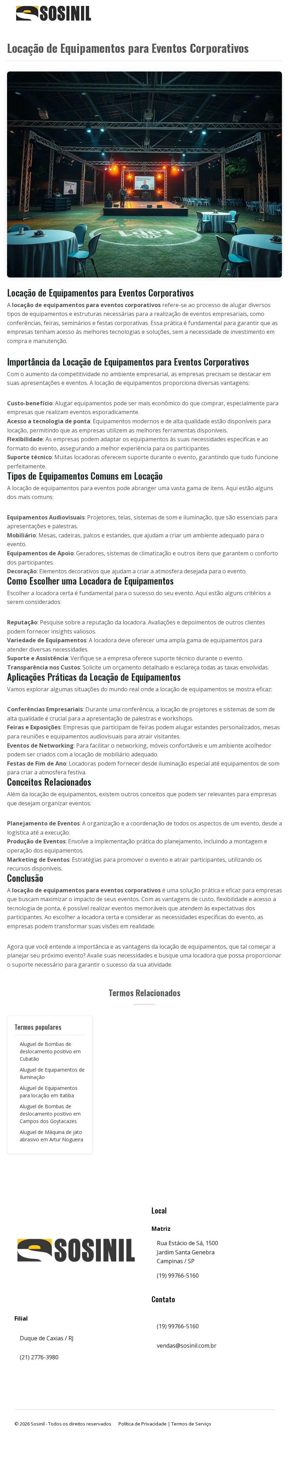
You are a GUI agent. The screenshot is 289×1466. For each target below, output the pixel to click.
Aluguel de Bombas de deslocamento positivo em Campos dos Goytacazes (50, 1113)
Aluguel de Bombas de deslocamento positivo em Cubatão (50, 1051)
